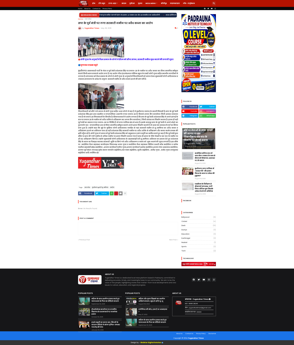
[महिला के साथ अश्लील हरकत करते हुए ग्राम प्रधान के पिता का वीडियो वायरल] (84, 301)
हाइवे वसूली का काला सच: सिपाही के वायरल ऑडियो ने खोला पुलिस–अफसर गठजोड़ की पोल (105, 324)
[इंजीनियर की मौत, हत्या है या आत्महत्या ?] (131, 312)
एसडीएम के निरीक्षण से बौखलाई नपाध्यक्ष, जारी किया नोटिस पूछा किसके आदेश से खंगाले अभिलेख (204, 187)
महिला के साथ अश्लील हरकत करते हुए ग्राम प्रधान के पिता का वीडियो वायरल (105, 300)
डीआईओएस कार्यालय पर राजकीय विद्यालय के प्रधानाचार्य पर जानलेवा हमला (104, 311)
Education (198, 234)
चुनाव (140, 3)
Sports (198, 246)
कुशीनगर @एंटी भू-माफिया (100, 187)
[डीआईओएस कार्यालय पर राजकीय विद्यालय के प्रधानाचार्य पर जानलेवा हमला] (84, 312)
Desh (198, 225)
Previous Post (84, 240)
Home (80, 9)
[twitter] (208, 8)
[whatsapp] (215, 8)
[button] (214, 3)
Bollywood (198, 217)
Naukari (198, 242)
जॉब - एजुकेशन (189, 3)
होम (93, 3)
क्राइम (124, 3)
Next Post (173, 240)
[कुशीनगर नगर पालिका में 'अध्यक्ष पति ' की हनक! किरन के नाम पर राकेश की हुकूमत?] (187, 171)
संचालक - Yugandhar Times (197, 299)
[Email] (121, 193)
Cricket (198, 221)
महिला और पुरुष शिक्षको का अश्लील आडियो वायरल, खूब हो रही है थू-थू (152, 300)
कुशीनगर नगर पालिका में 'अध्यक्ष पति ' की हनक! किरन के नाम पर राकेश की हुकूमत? (205, 172)
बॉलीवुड (164, 3)
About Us (87, 9)
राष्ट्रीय (112, 187)
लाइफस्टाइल (175, 3)
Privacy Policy (107, 9)
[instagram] (209, 280)
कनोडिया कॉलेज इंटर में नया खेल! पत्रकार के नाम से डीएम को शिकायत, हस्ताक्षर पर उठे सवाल (205, 157)
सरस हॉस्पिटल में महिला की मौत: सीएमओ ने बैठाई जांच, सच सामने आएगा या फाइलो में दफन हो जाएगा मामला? (172, 15)
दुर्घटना (132, 3)
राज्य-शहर (112, 3)
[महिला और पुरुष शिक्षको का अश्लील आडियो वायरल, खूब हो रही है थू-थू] (131, 301)
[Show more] (125, 193)
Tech (198, 251)
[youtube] (212, 8)
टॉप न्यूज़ (101, 3)
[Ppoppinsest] (116, 193)
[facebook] (204, 8)
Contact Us (96, 9)
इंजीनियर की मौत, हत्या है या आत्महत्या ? (153, 310)
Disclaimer (212, 334)
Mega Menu (151, 3)
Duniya (198, 230)
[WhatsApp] (112, 193)
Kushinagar (198, 238)
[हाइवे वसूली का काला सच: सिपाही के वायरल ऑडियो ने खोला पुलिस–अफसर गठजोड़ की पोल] (84, 325)
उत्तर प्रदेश (88, 19)
